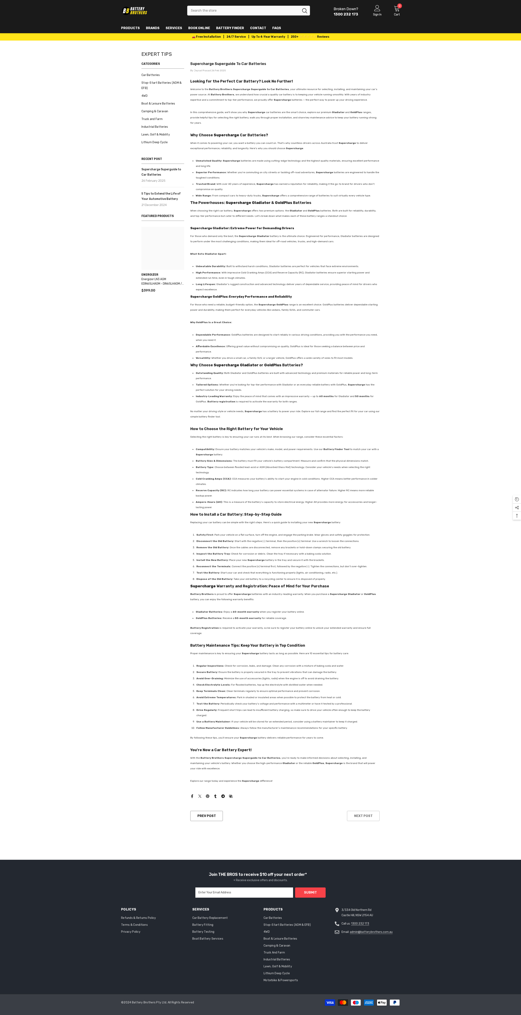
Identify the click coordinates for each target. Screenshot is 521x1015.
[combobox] (243, 10)
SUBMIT (310, 892)
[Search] (248, 10)
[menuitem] (162, 75)
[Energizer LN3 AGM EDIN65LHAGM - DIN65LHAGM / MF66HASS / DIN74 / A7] (162, 248)
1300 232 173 (360, 923)
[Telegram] (223, 796)
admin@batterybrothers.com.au (371, 932)
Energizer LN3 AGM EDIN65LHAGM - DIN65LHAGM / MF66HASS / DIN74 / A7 (161, 281)
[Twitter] (200, 796)
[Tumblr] (215, 796)
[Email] (231, 796)
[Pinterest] (207, 796)
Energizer (150, 274)
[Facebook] (192, 796)
